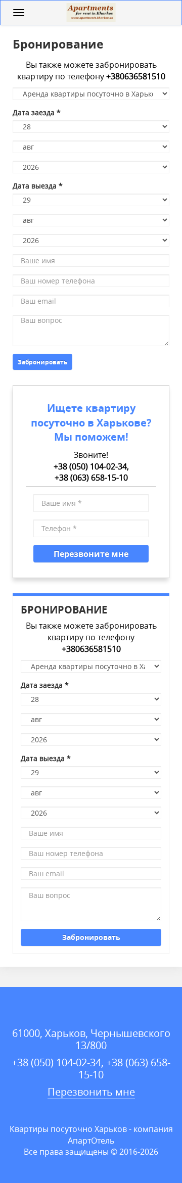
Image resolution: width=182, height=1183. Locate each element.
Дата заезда (37, 112)
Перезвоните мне (91, 553)
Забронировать (42, 362)
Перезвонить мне (91, 1092)
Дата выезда (38, 186)
